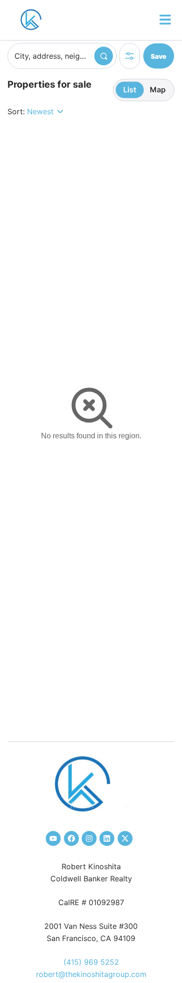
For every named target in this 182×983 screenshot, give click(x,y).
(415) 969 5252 (91, 962)
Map (158, 89)
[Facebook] (71, 838)
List (129, 89)
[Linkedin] (106, 838)
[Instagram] (89, 838)
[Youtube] (53, 838)
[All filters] (130, 56)
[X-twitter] (125, 838)
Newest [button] (40, 111)
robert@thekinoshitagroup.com (91, 974)
